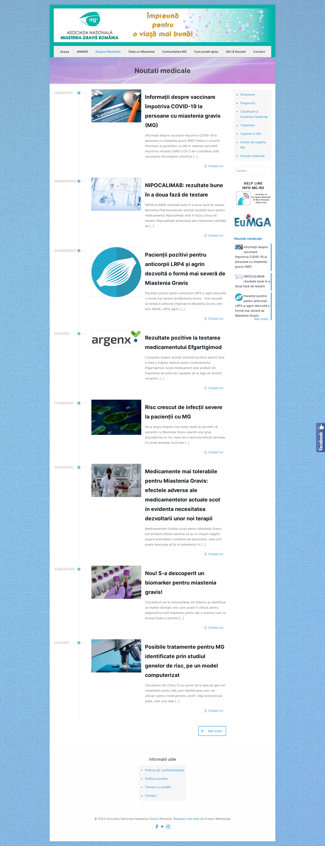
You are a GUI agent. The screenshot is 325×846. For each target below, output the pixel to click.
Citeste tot (215, 166)
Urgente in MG (250, 134)
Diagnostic (248, 103)
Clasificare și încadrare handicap (254, 114)
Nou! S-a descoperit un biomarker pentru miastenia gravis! (180, 582)
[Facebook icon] (157, 826)
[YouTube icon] (162, 826)
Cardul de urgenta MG (253, 144)
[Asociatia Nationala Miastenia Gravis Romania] (162, 25)
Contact (150, 795)
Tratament (247, 125)
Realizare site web (186, 819)
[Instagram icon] (168, 826)
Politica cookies (156, 778)
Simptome (247, 94)
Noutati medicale (252, 156)
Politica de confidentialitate (164, 770)
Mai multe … (263, 319)
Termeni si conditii (158, 787)
